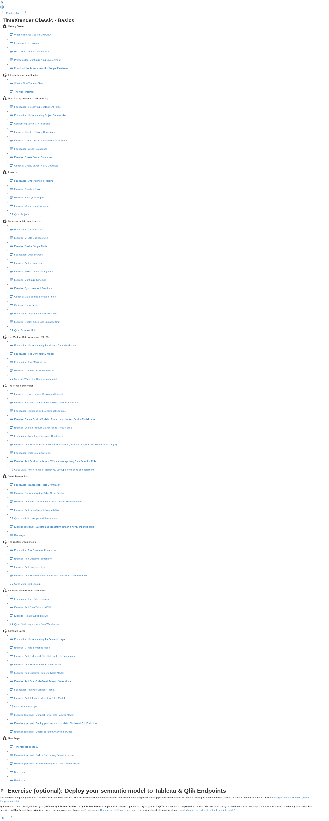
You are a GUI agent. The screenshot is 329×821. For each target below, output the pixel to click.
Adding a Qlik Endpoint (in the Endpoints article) (209, 810)
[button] (2, 3)
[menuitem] (2, 8)
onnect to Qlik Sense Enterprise (119, 810)
